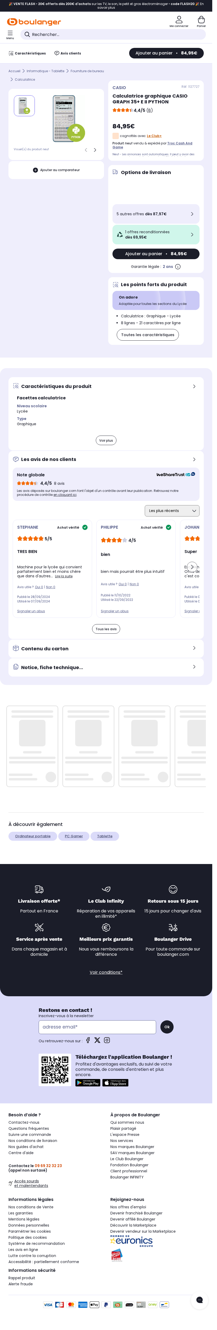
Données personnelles (28, 1225)
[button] (192, 567)
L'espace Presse (124, 1134)
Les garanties (20, 1213)
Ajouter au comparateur (60, 170)
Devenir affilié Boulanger (132, 1219)
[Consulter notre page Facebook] (88, 1042)
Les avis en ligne (23, 1249)
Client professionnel (128, 1171)
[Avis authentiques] (173, 475)
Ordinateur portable (33, 836)
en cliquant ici (64, 494)
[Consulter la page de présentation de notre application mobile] (87, 1082)
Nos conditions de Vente (30, 1207)
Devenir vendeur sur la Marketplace (143, 1231)
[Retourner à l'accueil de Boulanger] (34, 22)
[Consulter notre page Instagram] (107, 1042)
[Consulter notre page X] (97, 1042)
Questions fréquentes (28, 1128)
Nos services (121, 1140)
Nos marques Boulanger (132, 1146)
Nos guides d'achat (26, 1146)
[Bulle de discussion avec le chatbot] (199, 1300)
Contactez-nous (23, 1122)
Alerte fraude (20, 1284)
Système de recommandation (36, 1243)
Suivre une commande (29, 1134)
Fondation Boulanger (129, 1165)
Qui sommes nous (127, 1122)
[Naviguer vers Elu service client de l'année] (157, 1255)
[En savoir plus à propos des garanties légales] (178, 266)
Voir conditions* (106, 972)
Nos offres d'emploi (128, 1207)
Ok (167, 1027)
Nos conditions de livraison (32, 1140)
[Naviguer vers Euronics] (157, 1241)
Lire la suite (64, 576)
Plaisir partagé (123, 1128)
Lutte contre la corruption (32, 1255)
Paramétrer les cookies (29, 1231)
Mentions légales (23, 1219)
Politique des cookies (27, 1237)
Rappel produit (21, 1278)
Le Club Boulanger (126, 1159)
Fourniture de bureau (87, 71)
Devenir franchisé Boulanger (136, 1213)
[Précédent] (86, 150)
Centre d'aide (21, 1152)
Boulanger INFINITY (127, 1177)
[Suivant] (95, 150)
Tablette (104, 836)
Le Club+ (154, 136)
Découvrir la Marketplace (133, 1225)
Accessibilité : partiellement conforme (43, 1261)
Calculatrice (25, 79)
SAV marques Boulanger (132, 1152)
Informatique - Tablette (45, 71)
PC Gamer (74, 836)
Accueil (14, 71)
